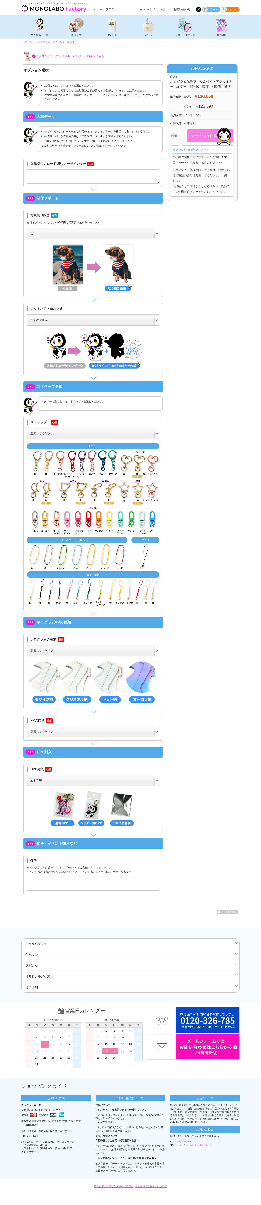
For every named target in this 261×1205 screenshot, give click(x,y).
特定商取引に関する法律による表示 (113, 1186)
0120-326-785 (183, 1141)
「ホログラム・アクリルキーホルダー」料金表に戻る (70, 56)
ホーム (98, 9)
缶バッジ (76, 35)
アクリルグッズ (39, 35)
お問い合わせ (182, 9)
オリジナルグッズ (185, 35)
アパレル (112, 35)
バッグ (148, 35)
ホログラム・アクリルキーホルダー (57, 41)
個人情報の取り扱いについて (151, 1186)
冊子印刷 (221, 35)
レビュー (165, 9)
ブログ (110, 9)
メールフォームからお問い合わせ (193, 1145)
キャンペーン (148, 9)
